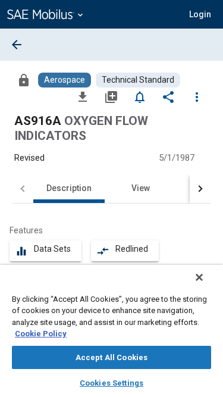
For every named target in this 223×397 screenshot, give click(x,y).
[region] (111, 331)
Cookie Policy (41, 333)
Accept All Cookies (111, 357)
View (140, 188)
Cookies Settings (111, 383)
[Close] (199, 277)
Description (69, 188)
